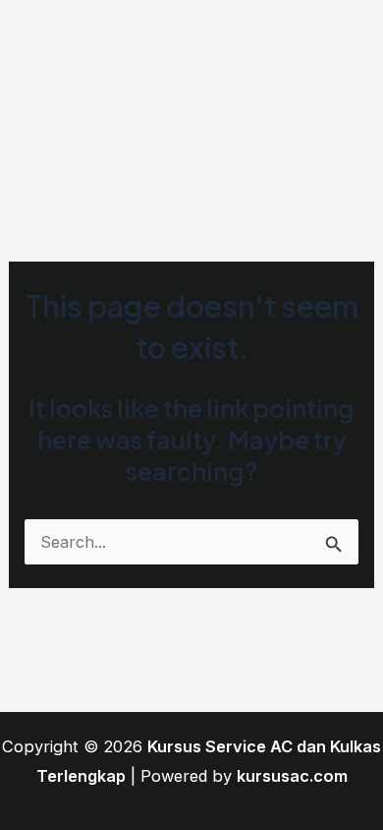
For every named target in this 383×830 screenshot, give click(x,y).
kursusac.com (292, 776)
